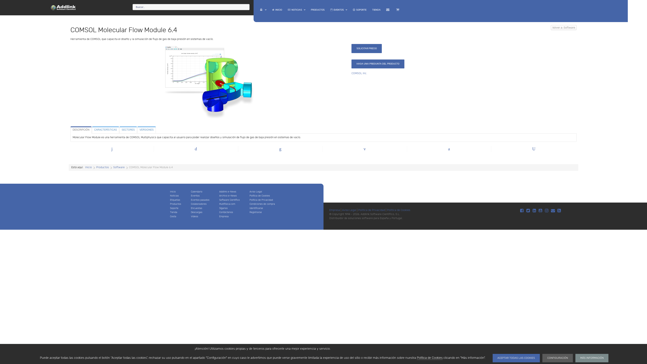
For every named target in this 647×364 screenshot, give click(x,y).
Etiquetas (175, 200)
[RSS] (559, 210)
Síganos (223, 208)
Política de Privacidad (261, 200)
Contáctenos (226, 212)
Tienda (173, 212)
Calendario (196, 191)
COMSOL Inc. (359, 73)
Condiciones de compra (262, 204)
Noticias (174, 195)
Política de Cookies (430, 358)
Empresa (224, 216)
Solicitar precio (367, 48)
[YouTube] (541, 210)
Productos (175, 204)
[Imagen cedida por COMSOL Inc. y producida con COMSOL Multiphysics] (209, 81)
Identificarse (256, 208)
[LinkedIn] (535, 210)
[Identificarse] (263, 10)
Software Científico (229, 200)
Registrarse (256, 212)
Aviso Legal (256, 191)
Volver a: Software (563, 27)
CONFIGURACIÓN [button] (557, 358)
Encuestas (196, 208)
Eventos (195, 195)
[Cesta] (398, 10)
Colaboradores (199, 204)
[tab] (81, 129)
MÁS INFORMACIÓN (592, 358)
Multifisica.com (227, 204)
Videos (194, 216)
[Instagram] (547, 210)
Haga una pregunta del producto (378, 63)
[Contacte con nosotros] (388, 10)
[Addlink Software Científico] (63, 7)
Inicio (173, 191)
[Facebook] (522, 210)
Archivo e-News (228, 195)
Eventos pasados (200, 200)
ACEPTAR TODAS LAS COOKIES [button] (516, 358)
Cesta (173, 216)
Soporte (174, 208)
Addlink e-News (227, 191)
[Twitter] (529, 210)
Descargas (196, 212)
